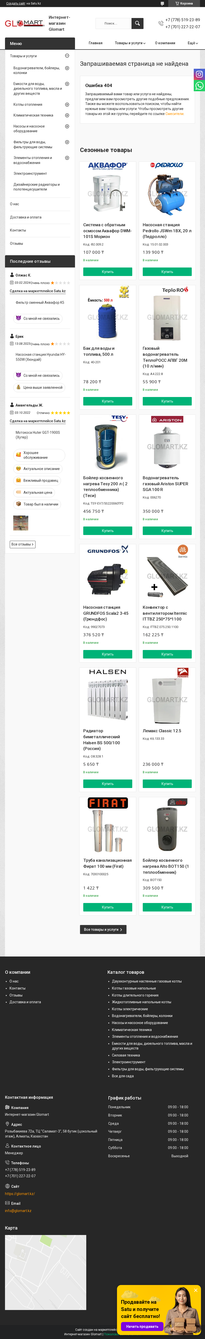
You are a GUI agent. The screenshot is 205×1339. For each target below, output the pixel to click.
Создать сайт (15, 3)
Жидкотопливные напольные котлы (141, 1002)
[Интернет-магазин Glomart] (25, 24)
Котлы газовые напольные (134, 988)
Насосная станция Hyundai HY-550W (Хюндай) (41, 357)
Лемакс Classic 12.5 (162, 730)
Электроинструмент (30, 174)
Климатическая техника (33, 115)
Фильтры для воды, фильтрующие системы (33, 144)
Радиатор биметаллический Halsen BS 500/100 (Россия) (101, 739)
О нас (14, 204)
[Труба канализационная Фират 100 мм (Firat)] (108, 825)
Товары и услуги (128, 43)
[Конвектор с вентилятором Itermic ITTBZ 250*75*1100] (167, 572)
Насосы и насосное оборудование (29, 128)
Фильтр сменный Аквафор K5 (40, 302)
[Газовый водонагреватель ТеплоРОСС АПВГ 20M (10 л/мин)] (167, 313)
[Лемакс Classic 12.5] (167, 696)
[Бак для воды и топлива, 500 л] (108, 313)
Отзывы (16, 244)
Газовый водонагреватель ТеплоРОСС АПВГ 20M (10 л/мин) (165, 357)
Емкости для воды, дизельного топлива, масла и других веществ (38, 89)
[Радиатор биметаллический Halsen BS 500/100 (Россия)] (108, 696)
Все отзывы (21, 544)
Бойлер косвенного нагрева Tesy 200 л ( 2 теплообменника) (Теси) (105, 486)
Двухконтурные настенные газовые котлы (147, 981)
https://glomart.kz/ (20, 1194)
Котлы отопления (28, 104)
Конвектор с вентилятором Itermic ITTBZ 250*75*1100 (165, 613)
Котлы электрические (130, 1009)
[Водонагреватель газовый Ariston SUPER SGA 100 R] (167, 443)
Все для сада (123, 1076)
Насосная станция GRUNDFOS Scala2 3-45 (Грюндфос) (105, 613)
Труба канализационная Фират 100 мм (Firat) (107, 863)
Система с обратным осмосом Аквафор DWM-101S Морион (107, 230)
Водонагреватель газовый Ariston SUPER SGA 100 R (165, 483)
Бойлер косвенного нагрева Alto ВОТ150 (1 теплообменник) (166, 866)
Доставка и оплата (26, 217)
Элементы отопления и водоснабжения (33, 160)
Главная (95, 43)
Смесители (175, 114)
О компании (165, 43)
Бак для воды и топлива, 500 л (98, 351)
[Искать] (138, 23)
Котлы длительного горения (135, 995)
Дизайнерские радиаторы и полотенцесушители (37, 187)
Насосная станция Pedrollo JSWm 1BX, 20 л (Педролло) (167, 230)
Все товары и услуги (101, 930)
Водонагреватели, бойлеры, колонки (37, 70)
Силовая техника (126, 1055)
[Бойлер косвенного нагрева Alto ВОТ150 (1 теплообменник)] (167, 825)
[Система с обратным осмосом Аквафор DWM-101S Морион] (108, 190)
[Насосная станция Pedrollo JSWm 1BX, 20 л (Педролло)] (167, 190)
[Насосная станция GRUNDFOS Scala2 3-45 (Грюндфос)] (108, 572)
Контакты (18, 230)
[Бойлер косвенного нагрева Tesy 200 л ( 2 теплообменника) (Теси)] (108, 443)
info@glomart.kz (18, 1211)
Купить (108, 272)
